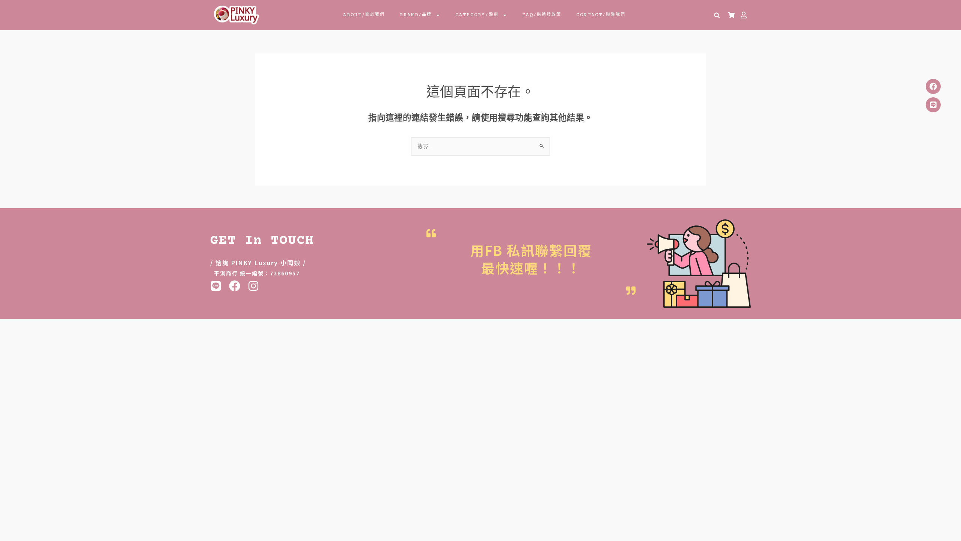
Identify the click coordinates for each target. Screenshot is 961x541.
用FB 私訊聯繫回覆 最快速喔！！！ (531, 258)
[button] (717, 15)
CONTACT (600, 15)
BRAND (416, 15)
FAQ (541, 15)
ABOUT (364, 15)
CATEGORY (477, 15)
